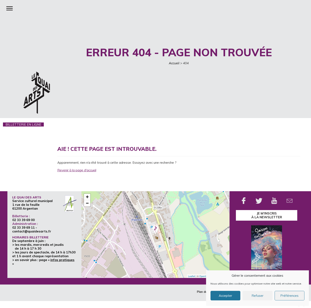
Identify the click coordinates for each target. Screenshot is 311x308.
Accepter (225, 296)
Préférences (289, 296)
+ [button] (87, 196)
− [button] (87, 203)
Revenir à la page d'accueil (76, 170)
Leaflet (191, 276)
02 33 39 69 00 (23, 220)
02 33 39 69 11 (23, 228)
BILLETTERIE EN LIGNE (23, 124)
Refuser (257, 296)
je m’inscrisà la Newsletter (266, 215)
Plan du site (205, 292)
